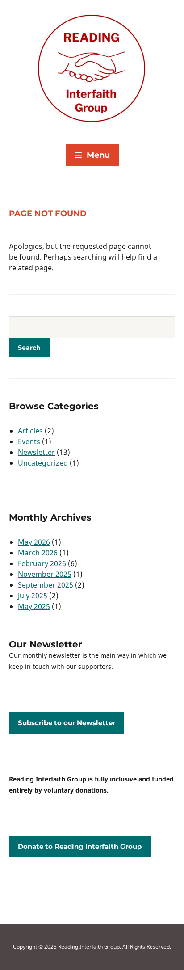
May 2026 (34, 542)
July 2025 (32, 595)
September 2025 (45, 585)
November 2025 (44, 574)
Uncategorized (43, 463)
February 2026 (42, 563)
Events (29, 441)
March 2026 (38, 553)
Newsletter (36, 452)
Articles (30, 431)
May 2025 (34, 606)
